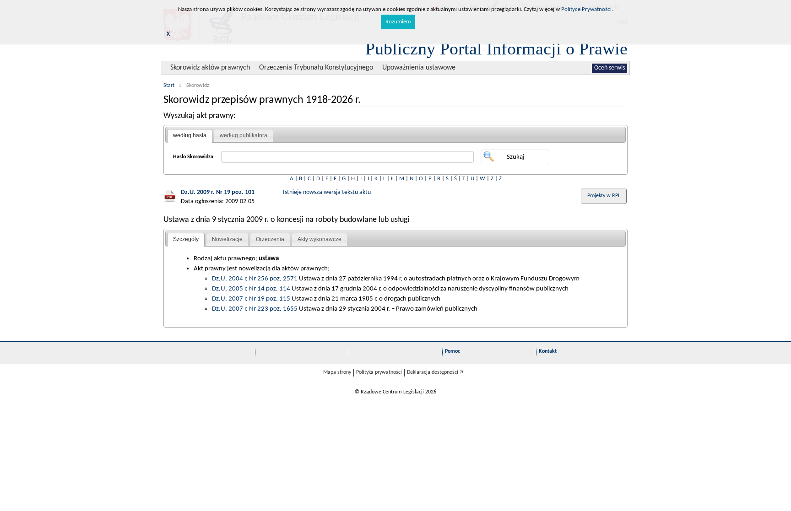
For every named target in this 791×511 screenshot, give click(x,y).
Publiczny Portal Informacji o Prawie (496, 48)
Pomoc (452, 351)
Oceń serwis (609, 68)
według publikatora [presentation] (243, 135)
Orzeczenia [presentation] (270, 239)
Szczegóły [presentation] (186, 239)
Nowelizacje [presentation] (227, 239)
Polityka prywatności (379, 372)
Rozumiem (398, 22)
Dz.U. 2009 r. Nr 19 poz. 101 (218, 192)
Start (168, 85)
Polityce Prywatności (586, 9)
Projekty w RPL (603, 196)
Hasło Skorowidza (193, 157)
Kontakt (548, 351)
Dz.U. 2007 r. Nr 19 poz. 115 (251, 298)
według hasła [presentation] (189, 135)
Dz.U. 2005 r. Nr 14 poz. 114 (251, 288)
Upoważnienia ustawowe (418, 67)
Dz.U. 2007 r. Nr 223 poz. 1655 (255, 308)
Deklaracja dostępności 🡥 (435, 372)
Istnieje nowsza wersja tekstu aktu (327, 192)
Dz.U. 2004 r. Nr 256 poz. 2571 (255, 278)
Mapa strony (337, 372)
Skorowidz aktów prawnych (210, 67)
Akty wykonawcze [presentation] (319, 239)
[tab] (189, 136)
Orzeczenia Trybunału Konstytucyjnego (316, 67)
